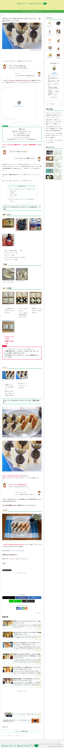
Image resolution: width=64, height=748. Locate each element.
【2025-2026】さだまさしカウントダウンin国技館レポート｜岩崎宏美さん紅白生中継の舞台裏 (54, 128)
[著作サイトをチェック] (17, 608)
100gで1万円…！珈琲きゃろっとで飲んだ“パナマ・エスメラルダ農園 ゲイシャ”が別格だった (54, 122)
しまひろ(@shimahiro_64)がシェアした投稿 (19, 122)
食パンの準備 (14, 195)
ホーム (31, 744)
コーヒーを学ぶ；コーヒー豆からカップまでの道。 (54, 141)
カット (12, 197)
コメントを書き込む (22, 731)
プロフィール (37, 744)
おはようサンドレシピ (7, 570)
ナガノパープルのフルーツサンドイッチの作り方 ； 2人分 (22, 189)
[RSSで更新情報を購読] (26, 608)
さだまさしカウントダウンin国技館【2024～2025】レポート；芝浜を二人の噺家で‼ (54, 135)
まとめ (12, 201)
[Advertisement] (22, 55)
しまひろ (54, 73)
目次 (20, 186)
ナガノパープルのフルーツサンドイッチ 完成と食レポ (21, 199)
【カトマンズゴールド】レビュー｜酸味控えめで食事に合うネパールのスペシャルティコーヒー (54, 115)
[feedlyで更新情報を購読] (23, 608)
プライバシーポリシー (45, 744)
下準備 (12, 193)
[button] (28, 601)
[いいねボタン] (3, 563)
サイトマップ (53, 744)
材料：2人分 (13, 191)
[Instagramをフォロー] (20, 608)
